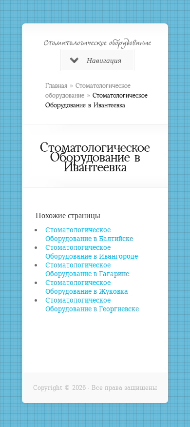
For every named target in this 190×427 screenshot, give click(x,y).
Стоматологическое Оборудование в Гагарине (87, 269)
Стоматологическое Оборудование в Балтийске (89, 234)
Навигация (104, 60)
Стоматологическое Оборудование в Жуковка (86, 286)
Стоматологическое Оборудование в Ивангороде (91, 251)
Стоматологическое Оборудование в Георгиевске (92, 304)
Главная (56, 85)
